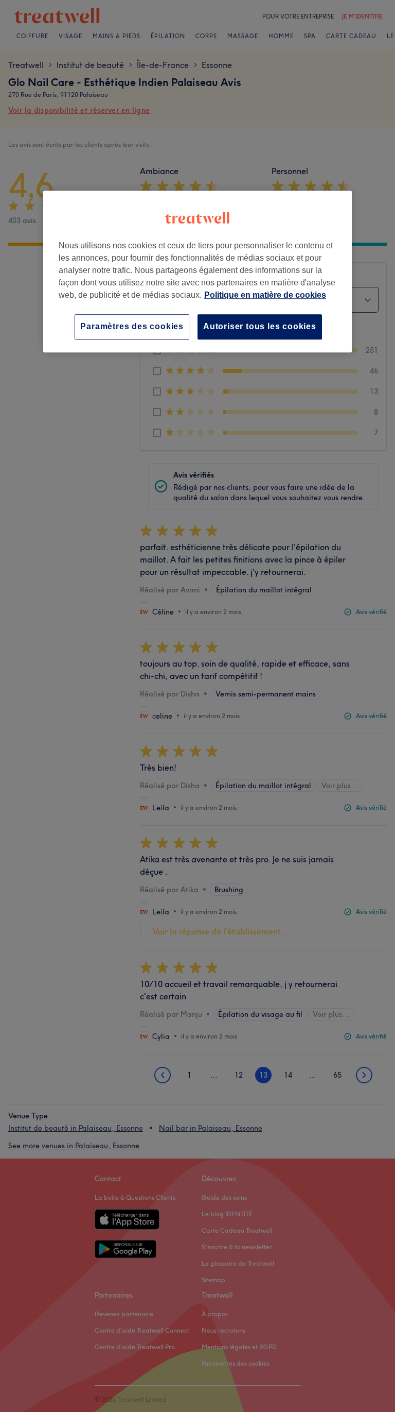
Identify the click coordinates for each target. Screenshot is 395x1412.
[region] (197, 271)
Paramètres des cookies (132, 326)
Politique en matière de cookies (265, 295)
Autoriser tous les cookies (259, 326)
